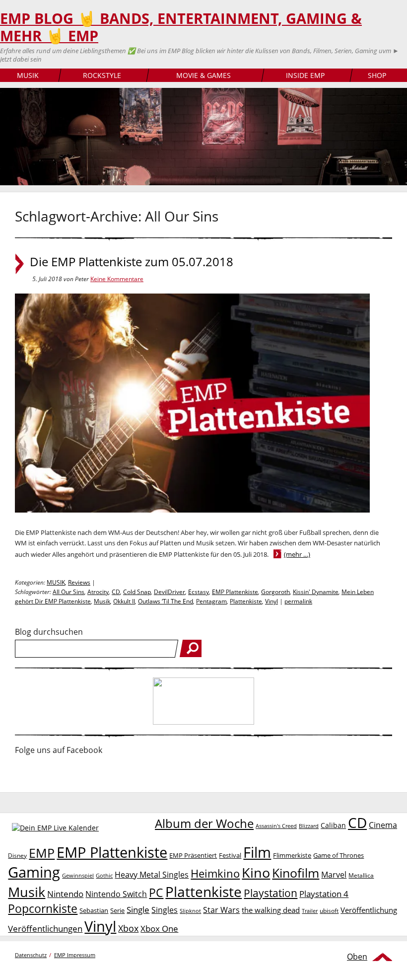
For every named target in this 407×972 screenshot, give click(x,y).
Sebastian (93, 910)
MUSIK (28, 75)
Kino (256, 872)
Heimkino (215, 873)
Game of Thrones (338, 855)
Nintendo (65, 893)
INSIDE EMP (305, 75)
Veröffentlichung (368, 910)
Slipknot (190, 910)
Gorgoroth (275, 592)
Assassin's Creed (276, 825)
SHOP (377, 75)
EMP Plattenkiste (235, 592)
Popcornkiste (42, 908)
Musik (102, 601)
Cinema (383, 825)
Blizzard (309, 825)
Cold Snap (137, 592)
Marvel (333, 874)
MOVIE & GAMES (203, 75)
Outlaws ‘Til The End (165, 601)
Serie (117, 910)
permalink (298, 601)
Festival (230, 855)
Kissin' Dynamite (316, 592)
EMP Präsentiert (193, 855)
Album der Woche (204, 823)
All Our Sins (68, 592)
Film (257, 852)
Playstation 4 (323, 893)
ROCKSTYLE (102, 75)
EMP (42, 852)
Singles (164, 909)
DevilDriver (169, 592)
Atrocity (98, 592)
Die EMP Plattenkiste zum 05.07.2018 (131, 261)
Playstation (270, 893)
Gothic (104, 875)
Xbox (128, 928)
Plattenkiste (246, 601)
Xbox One (159, 928)
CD (116, 592)
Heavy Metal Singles (152, 874)
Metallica (361, 875)
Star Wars (221, 909)
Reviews (79, 582)
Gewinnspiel (78, 875)
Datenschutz (31, 955)
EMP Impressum (74, 955)
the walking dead (271, 910)
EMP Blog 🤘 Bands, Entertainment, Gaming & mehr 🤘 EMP (181, 27)
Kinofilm (295, 872)
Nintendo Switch (116, 894)
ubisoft (329, 910)
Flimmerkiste (292, 855)
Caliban (333, 825)
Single (138, 909)
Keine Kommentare (116, 279)
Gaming (34, 872)
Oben (357, 956)
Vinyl (271, 601)
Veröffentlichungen (45, 928)
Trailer (310, 910)
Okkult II (124, 601)
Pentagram (211, 601)
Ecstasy (198, 592)
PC (156, 892)
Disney (17, 855)
